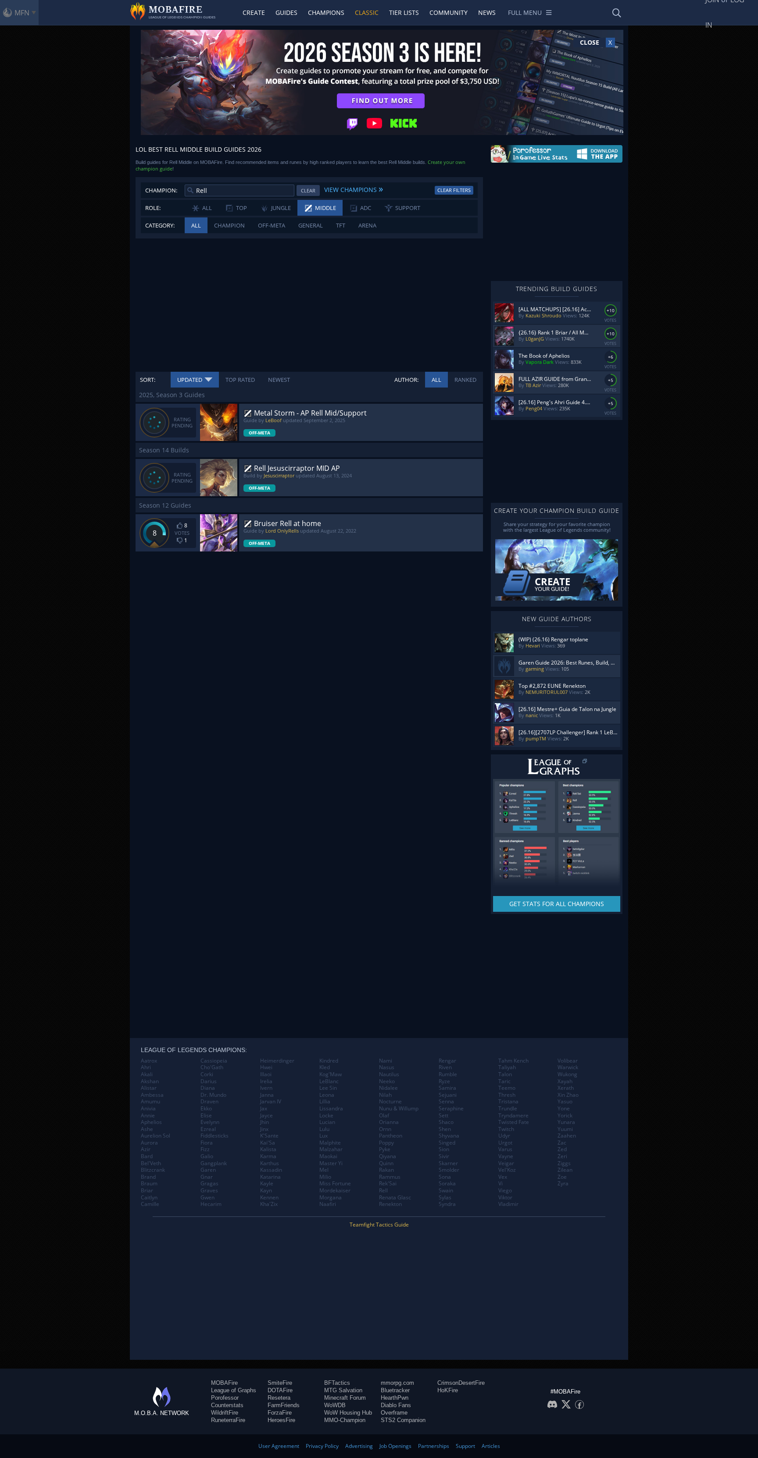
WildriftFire (224, 1412)
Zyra (563, 1183)
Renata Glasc (395, 1197)
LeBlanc (329, 1081)
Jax (263, 1108)
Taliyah (507, 1067)
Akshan (150, 1081)
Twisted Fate (513, 1122)
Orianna (389, 1122)
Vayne (505, 1156)
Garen (208, 1170)
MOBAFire (224, 1383)
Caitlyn (149, 1197)
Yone (564, 1108)
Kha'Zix (269, 1204)
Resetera (279, 1397)
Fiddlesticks (214, 1135)
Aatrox (149, 1060)
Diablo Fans (396, 1405)
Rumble (448, 1074)
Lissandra (331, 1108)
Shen (445, 1129)
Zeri (562, 1156)
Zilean (565, 1170)
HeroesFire (281, 1420)
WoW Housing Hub (348, 1412)
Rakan (386, 1170)
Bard (147, 1156)
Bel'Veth (151, 1163)
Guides (286, 12)
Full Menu (525, 12)
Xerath (566, 1088)
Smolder (449, 1170)
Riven (445, 1067)
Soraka (447, 1183)
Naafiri (327, 1204)
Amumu (150, 1101)
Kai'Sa (267, 1142)
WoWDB (335, 1405)
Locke (326, 1115)
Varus (505, 1149)
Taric (504, 1081)
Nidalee (388, 1088)
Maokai (328, 1156)
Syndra (447, 1204)
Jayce (266, 1115)
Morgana (330, 1197)
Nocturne (390, 1101)
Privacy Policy (322, 1446)
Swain (446, 1190)
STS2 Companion (403, 1420)
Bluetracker (395, 1390)
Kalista (268, 1149)
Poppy (386, 1142)
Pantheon (390, 1135)
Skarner (448, 1163)
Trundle (507, 1108)
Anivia (148, 1108)
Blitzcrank (153, 1170)
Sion (444, 1149)
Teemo (506, 1088)
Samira (447, 1088)
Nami (385, 1060)
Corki (206, 1074)
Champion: (161, 190)
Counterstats (227, 1405)
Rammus (389, 1177)
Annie (148, 1115)
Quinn (386, 1163)
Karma (268, 1156)
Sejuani (448, 1095)
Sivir (444, 1156)
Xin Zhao (568, 1095)
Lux (323, 1135)
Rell (383, 1190)
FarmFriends (284, 1405)
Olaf (384, 1115)
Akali (147, 1074)
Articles (491, 1446)
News (487, 12)
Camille (150, 1204)
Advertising (359, 1446)
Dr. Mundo (213, 1095)
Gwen (207, 1197)
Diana (207, 1088)
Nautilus (389, 1074)
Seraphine (451, 1108)
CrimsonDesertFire (461, 1383)
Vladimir (508, 1204)
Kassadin (271, 1170)
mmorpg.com (397, 1383)
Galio (206, 1156)
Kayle (266, 1183)
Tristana (508, 1101)
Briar (147, 1190)
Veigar (506, 1163)
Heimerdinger (277, 1060)
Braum (149, 1183)
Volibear (568, 1060)
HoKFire (447, 1390)
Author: (406, 380)
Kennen (269, 1197)
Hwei (266, 1067)
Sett (443, 1115)
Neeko (387, 1081)
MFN (21, 13)
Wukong (567, 1074)
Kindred (328, 1060)
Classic (367, 12)
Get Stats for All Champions (556, 904)
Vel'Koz (507, 1170)
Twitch (506, 1129)
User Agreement (278, 1446)
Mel (324, 1170)
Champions (326, 12)
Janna (267, 1095)
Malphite (330, 1142)
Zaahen (567, 1135)
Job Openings (395, 1446)
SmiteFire (280, 1383)
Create (254, 12)
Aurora (149, 1142)
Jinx (264, 1129)
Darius (208, 1081)
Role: (153, 208)
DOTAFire (280, 1390)
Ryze (444, 1081)
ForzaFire (280, 1412)
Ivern (266, 1088)
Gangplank (213, 1163)
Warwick (568, 1067)
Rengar (447, 1060)
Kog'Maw (330, 1074)
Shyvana (449, 1135)
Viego (505, 1190)
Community (448, 12)
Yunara (566, 1122)
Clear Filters (454, 190)
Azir (145, 1149)
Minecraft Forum (345, 1397)
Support (465, 1446)
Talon (505, 1074)
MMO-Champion (344, 1420)
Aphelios (151, 1122)
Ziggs (564, 1163)
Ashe (147, 1129)
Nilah (385, 1095)
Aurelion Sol (155, 1135)
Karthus (269, 1163)
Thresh (506, 1095)
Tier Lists (404, 12)
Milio (325, 1177)
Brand (148, 1177)
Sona (445, 1177)
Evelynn (209, 1122)
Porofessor (225, 1397)
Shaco (446, 1122)
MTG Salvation (343, 1390)
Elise (206, 1115)
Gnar (206, 1177)
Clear (308, 190)
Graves (209, 1190)
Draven (209, 1101)
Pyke (384, 1149)
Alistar (149, 1088)
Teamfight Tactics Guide (379, 1224)
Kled (324, 1067)
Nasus (386, 1067)
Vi (500, 1183)
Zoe (562, 1177)
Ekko (206, 1108)
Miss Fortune (335, 1183)
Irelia (266, 1081)
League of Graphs (233, 1390)
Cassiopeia (213, 1060)
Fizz (205, 1149)
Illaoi (266, 1074)
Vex (502, 1177)
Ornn (385, 1129)
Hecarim (211, 1204)
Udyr (504, 1135)
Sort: (147, 380)
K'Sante (269, 1135)
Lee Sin (328, 1088)
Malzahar (331, 1149)
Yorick (565, 1115)
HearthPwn (394, 1397)
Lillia (324, 1101)
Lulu (324, 1129)
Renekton (390, 1204)
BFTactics (337, 1383)
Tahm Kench (513, 1060)
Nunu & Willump (398, 1108)
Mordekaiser (334, 1190)
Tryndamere (513, 1115)
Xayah (565, 1081)
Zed (562, 1149)
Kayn (266, 1190)
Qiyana (387, 1156)
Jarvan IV (270, 1101)
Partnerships (433, 1446)
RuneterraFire (228, 1420)
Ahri (146, 1067)
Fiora (206, 1142)
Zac (562, 1142)
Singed (447, 1142)
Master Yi (331, 1163)
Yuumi (565, 1129)
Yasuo (565, 1101)
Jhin (264, 1122)
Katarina (270, 1177)
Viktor (505, 1197)
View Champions (353, 188)
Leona (326, 1095)
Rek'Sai (388, 1183)
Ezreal (208, 1129)
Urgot (505, 1142)
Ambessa (152, 1095)
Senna (446, 1101)
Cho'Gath (211, 1067)
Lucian (327, 1122)
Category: (160, 225)
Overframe (394, 1412)
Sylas (445, 1197)
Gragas (209, 1183)
